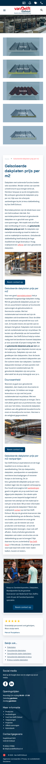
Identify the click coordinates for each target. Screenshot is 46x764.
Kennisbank (9, 728)
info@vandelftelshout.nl (13, 749)
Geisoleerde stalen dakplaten (19, 653)
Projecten (9, 722)
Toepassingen (10, 720)
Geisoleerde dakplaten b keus (19, 657)
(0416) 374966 (9, 746)
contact (17, 510)
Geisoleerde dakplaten (16, 650)
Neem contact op (15, 282)
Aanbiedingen (10, 714)
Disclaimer (7, 761)
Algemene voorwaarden (11, 759)
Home (7, 159)
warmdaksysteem (24, 295)
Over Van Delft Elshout (13, 717)
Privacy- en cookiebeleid (30, 759)
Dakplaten (11, 647)
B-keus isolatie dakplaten (17, 660)
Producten (9, 711)
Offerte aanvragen (12, 725)
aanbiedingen (33, 488)
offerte (20, 245)
